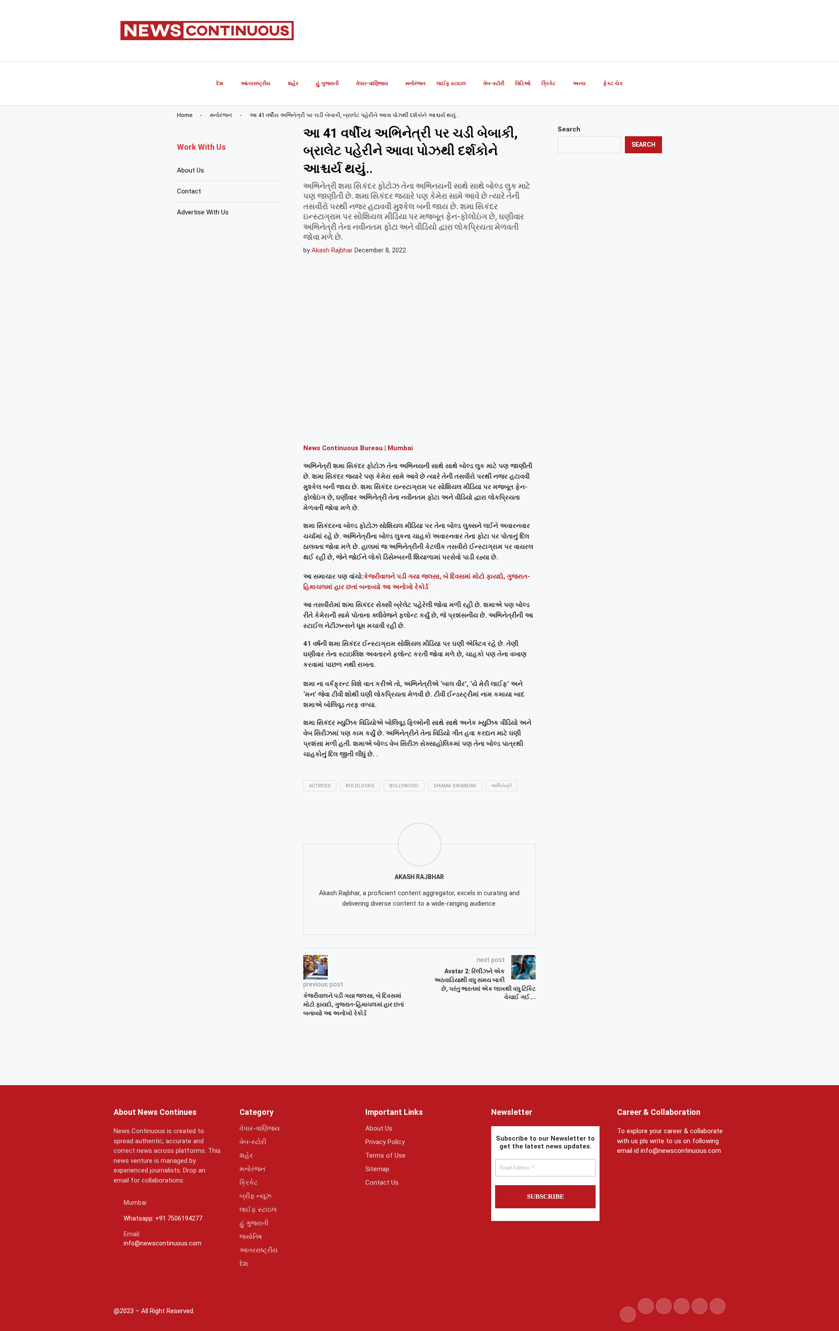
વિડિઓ (522, 83)
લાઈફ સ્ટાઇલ (451, 83)
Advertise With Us (203, 212)
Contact (189, 191)
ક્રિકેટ (548, 83)
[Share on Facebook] (338, 424)
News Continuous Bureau (343, 448)
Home (184, 115)
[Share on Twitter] (358, 424)
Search (569, 129)
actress (320, 786)
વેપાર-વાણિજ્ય (372, 83)
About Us (190, 170)
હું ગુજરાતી (327, 83)
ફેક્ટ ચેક (613, 83)
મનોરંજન (416, 83)
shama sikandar (454, 786)
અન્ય (579, 83)
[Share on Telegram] (400, 424)
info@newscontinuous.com (162, 1243)
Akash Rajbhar (332, 250)
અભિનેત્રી (501, 786)
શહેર (293, 83)
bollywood (404, 786)
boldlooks (360, 786)
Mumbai (400, 448)
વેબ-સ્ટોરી (493, 83)
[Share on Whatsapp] (379, 424)
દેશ (219, 83)
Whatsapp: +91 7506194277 (163, 1218)
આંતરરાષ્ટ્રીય (255, 83)
